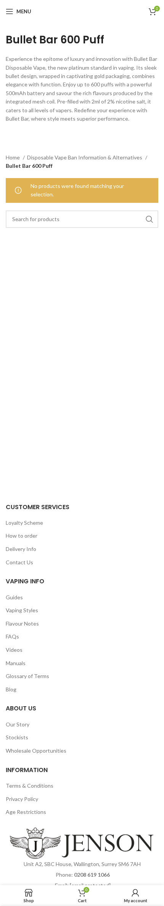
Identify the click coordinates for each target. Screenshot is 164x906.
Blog (11, 689)
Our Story (17, 724)
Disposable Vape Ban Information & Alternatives (85, 157)
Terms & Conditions (29, 785)
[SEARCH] (149, 219)
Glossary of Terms (27, 676)
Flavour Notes (22, 623)
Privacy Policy (22, 799)
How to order (21, 535)
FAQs (12, 636)
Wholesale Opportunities (36, 750)
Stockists (17, 737)
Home (13, 157)
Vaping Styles (22, 610)
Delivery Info (21, 549)
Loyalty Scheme (24, 522)
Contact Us (19, 562)
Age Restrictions (26, 812)
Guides (14, 597)
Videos (14, 649)
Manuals (16, 663)
